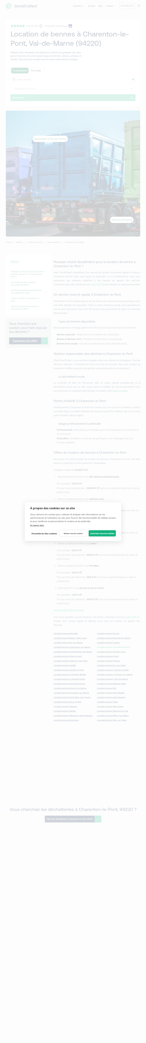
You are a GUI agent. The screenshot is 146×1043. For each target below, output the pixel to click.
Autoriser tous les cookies (102, 533)
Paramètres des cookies (44, 533)
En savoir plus (37, 525)
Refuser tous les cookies (73, 533)
